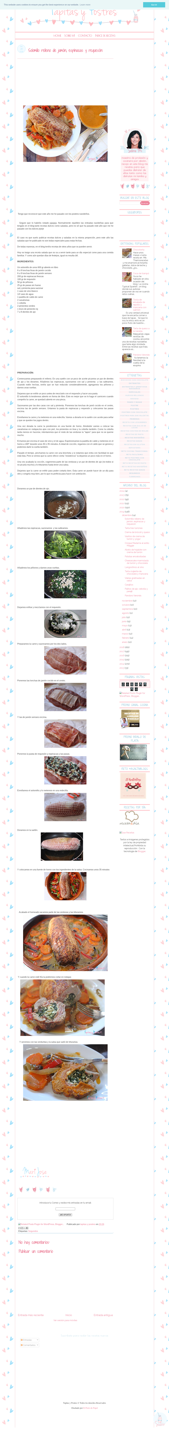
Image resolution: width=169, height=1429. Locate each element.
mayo (125, 625)
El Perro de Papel (90, 1407)
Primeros (134, 419)
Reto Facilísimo (134, 455)
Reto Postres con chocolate (134, 459)
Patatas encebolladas (135, 556)
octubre (126, 605)
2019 (122, 511)
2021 (122, 503)
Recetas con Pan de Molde (134, 431)
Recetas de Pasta (135, 434)
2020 (122, 507)
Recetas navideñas (134, 438)
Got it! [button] (154, 5)
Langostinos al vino (134, 567)
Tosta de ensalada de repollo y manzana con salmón (139, 304)
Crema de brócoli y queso (137, 532)
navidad (134, 399)
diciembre (127, 515)
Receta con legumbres (135, 422)
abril (124, 629)
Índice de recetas (105, 35)
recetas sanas (134, 441)
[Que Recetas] (126, 832)
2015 (122, 659)
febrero (126, 638)
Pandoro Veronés (141, 355)
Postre (134, 405)
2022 (122, 499)
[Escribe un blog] (22, 1228)
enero (125, 642)
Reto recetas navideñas (134, 467)
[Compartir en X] (24, 1228)
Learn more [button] (85, 5)
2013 (122, 668)
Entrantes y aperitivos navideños (134, 388)
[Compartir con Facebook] (27, 1228)
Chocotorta (138, 249)
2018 (122, 647)
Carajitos (129, 584)
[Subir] (160, 1419)
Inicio (68, 1315)
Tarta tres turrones (134, 528)
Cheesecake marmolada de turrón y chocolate (137, 561)
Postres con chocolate (134, 412)
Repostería (134, 448)
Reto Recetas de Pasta (134, 463)
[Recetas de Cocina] (129, 825)
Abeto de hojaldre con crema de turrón (135, 550)
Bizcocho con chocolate (134, 380)
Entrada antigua (103, 1315)
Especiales (134, 392)
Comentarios (29, 1345)
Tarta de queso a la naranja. (141, 329)
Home (57, 35)
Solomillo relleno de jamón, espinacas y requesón (135, 521)
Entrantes (134, 383)
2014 (122, 664)
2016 (122, 655)
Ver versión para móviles (65, 1320)
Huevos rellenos (134, 395)
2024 (122, 491)
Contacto (85, 35)
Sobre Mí (69, 35)
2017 (122, 651)
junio (124, 621)
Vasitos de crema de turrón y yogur (135, 537)
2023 (122, 495)
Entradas (27, 1340)
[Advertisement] (65, 83)
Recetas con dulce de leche (134, 427)
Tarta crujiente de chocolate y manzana (136, 572)
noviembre (127, 600)
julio (124, 617)
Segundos (33, 1231)
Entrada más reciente (31, 1315)
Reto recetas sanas (134, 470)
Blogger (141, 851)
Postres (134, 409)
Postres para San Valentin (134, 416)
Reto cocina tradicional (134, 451)
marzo (125, 634)
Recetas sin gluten (134, 444)
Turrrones (134, 477)
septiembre (128, 609)
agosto (126, 613)
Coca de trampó (141, 273)
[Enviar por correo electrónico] (19, 1228)
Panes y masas (134, 402)
